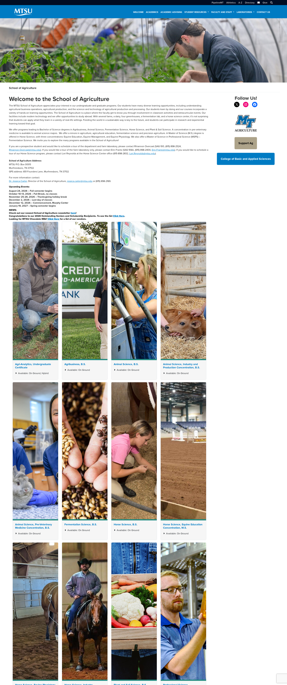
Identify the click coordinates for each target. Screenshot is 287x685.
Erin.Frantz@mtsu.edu (163, 149)
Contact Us (263, 12)
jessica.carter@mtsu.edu (79, 181)
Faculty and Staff (222, 12)
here (73, 213)
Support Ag (245, 143)
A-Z (240, 2)
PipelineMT (217, 2)
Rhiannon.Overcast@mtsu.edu (25, 149)
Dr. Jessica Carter (18, 181)
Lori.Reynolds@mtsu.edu (142, 153)
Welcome (138, 12)
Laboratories (245, 12)
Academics (152, 12)
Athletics (231, 2)
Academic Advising (171, 12)
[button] (271, 2)
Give (265, 2)
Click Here (53, 219)
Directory (250, 2)
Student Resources (195, 12)
